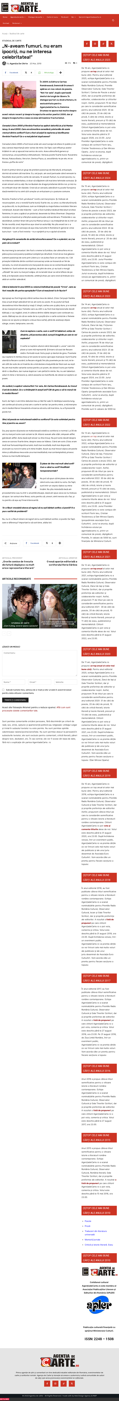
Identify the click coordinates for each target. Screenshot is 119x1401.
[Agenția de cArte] (4, 63)
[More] (60, 73)
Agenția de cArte (19, 64)
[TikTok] (103, 44)
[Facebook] (87, 44)
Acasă (4, 33)
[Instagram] (95, 44)
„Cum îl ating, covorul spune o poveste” (21, 626)
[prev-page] (4, 634)
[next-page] (9, 634)
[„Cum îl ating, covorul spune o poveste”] (21, 606)
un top (93, 71)
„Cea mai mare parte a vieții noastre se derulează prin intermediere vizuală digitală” (58, 624)
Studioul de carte (16, 33)
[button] (113, 20)
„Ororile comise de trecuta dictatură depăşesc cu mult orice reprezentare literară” (18, 564)
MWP (95, 1396)
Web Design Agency (82, 1396)
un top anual (96, 568)
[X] (111, 44)
